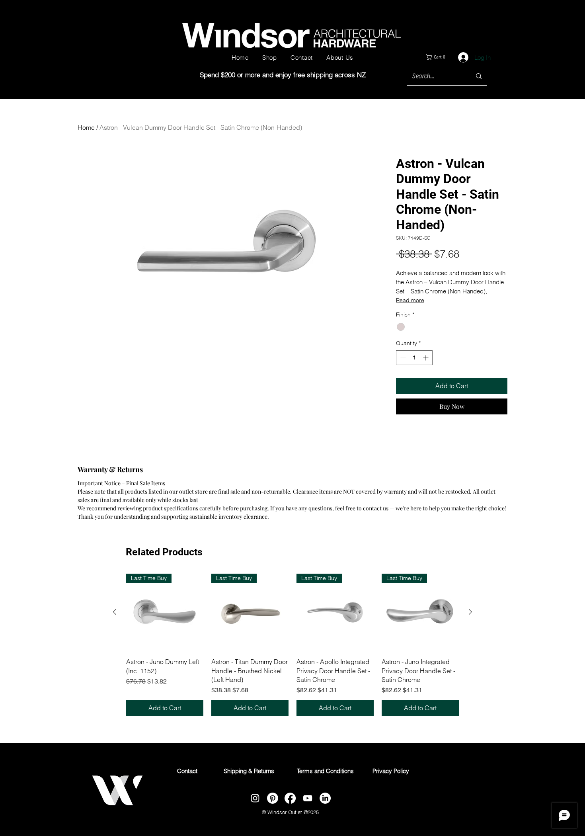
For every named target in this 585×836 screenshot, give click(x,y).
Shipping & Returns (249, 771)
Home (86, 127)
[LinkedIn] (325, 798)
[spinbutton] (414, 358)
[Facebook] (290, 798)
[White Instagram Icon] (255, 798)
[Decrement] (402, 358)
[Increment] (426, 358)
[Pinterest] (272, 798)
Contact (187, 771)
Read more (410, 300)
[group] (292, 644)
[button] (442, 57)
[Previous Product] (114, 612)
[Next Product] (470, 612)
